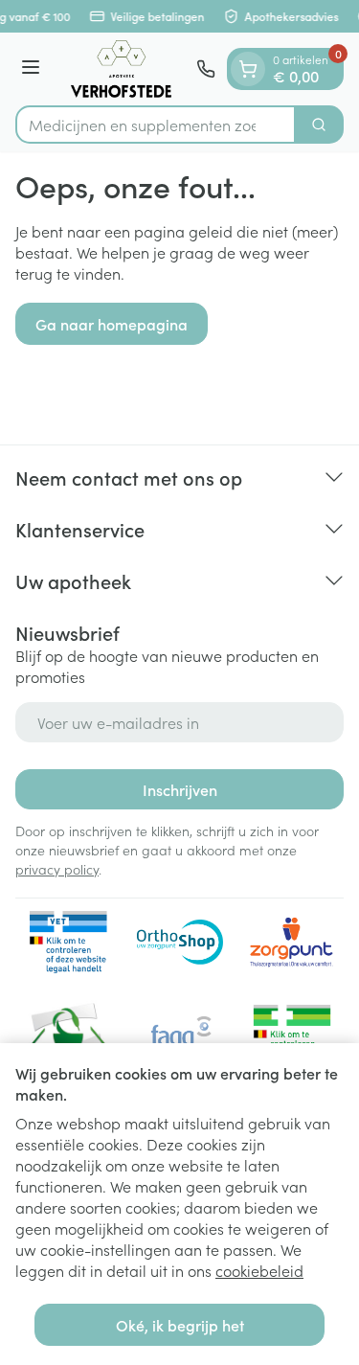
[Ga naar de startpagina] (121, 69)
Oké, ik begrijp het (180, 1324)
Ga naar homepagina (111, 323)
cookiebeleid (259, 1270)
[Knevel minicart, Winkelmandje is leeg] (248, 69)
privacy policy (57, 868)
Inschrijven (180, 789)
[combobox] (155, 124)
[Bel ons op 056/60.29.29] (205, 69)
